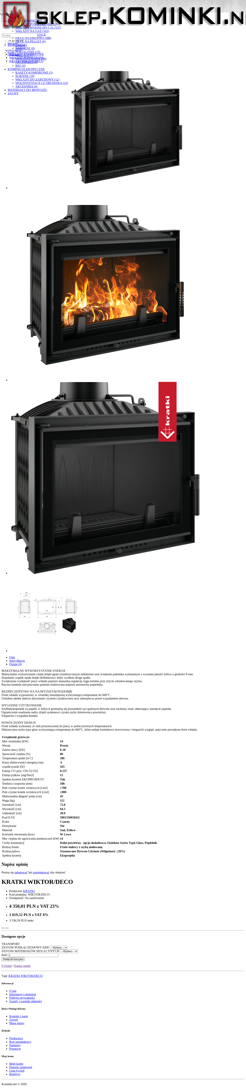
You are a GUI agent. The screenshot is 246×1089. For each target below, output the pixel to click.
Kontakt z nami (18, 1016)
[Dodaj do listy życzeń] (3, 928)
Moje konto (16, 1063)
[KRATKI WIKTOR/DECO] (126, 127)
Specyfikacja (17, 660)
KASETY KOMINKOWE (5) (34, 72)
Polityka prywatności (22, 997)
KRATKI (29, 891)
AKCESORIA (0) (26, 62)
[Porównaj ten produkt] (6, 928)
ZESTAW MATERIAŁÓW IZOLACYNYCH (30, 951)
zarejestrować (41, 872)
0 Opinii (7, 965)
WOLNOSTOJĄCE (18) (30, 58)
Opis (12, 657)
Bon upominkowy (20, 1041)
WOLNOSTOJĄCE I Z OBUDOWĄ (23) (41, 83)
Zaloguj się (20, 48)
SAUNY (13, 93)
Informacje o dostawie (22, 994)
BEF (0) (20, 65)
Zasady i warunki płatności (25, 1001)
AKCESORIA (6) (26, 86)
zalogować (20, 872)
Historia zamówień (20, 1067)
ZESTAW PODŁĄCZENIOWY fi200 (25, 947)
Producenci (16, 1038)
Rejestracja (20, 45)
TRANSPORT (11, 944)
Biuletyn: (14, 1074)
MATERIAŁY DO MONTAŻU (27, 90)
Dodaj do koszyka (13, 959)
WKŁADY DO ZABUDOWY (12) (37, 79)
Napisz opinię (22, 965)
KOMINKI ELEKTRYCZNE (26, 69)
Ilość (4, 955)
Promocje (15, 1048)
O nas (12, 990)
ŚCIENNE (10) (24, 76)
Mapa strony (16, 1023)
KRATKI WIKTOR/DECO (25, 975)
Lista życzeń (16, 1070)
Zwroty (13, 1019)
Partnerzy (15, 1045)
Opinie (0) (15, 664)
